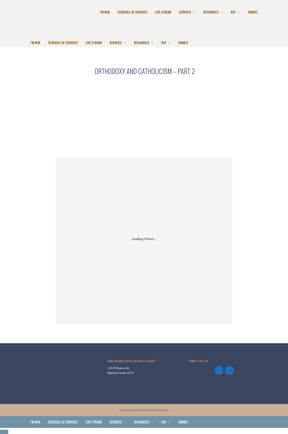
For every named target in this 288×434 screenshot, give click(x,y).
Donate (253, 12)
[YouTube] (229, 370)
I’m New (105, 12)
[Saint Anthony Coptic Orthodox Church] (39, 33)
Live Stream (163, 12)
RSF (233, 12)
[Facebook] (219, 370)
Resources (210, 12)
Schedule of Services (132, 12)
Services (185, 12)
